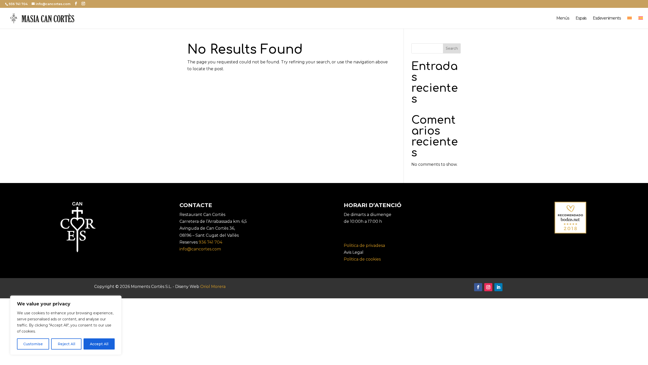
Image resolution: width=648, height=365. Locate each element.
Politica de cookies (362, 259)
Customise (33, 344)
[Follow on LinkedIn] (498, 287)
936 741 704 (210, 242)
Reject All (66, 344)
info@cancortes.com (200, 249)
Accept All (99, 344)
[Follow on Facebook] (478, 287)
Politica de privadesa (364, 245)
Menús (562, 18)
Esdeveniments (607, 18)
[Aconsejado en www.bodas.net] (570, 232)
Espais (581, 18)
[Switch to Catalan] (629, 22)
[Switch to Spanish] (640, 22)
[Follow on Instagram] (488, 287)
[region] (66, 325)
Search (452, 48)
